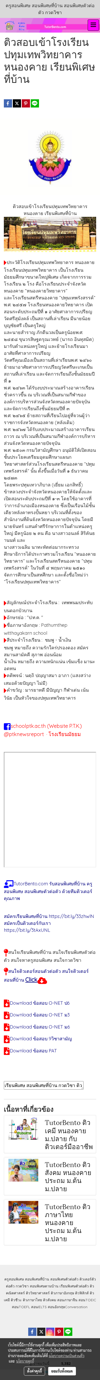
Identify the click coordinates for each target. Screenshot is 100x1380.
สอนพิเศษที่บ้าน (37, 1279)
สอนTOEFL (21, 1307)
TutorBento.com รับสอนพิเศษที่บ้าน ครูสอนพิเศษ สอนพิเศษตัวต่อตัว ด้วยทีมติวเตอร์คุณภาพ (48, 891)
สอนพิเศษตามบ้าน (44, 1286)
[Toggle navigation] (93, 25)
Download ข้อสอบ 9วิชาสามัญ (41, 1039)
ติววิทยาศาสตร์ (38, 1293)
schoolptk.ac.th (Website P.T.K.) (46, 726)
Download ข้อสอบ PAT (33, 1051)
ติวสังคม (49, 1300)
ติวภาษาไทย (32, 1300)
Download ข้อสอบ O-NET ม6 (40, 1027)
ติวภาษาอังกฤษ (62, 1293)
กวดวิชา (22, 1286)
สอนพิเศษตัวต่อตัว (64, 1279)
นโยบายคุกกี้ (25, 1361)
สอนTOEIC (87, 1300)
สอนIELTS (39, 1307)
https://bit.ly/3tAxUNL (27, 930)
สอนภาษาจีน (67, 1300)
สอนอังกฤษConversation (67, 1307)
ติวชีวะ (16, 1300)
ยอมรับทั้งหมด (62, 1371)
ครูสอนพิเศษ (14, 1279)
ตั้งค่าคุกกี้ (34, 1371)
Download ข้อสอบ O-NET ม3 (40, 1015)
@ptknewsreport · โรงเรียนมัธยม (42, 734)
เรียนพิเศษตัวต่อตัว (74, 1286)
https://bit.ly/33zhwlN (71, 916)
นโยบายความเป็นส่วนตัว (66, 1355)
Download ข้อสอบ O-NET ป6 (40, 1003)
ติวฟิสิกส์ (82, 1293)
